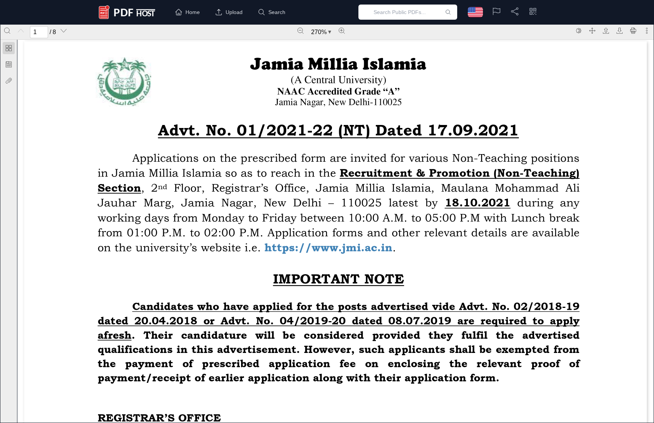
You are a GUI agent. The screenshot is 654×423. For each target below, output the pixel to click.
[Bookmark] (9, 64)
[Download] (620, 31)
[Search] (7, 31)
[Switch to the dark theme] (579, 31)
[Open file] (606, 31)
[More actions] (647, 31)
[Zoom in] (342, 31)
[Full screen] (592, 31)
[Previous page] (21, 31)
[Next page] (64, 31)
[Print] (633, 31)
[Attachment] (9, 81)
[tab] (9, 49)
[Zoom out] (300, 31)
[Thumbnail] (9, 48)
